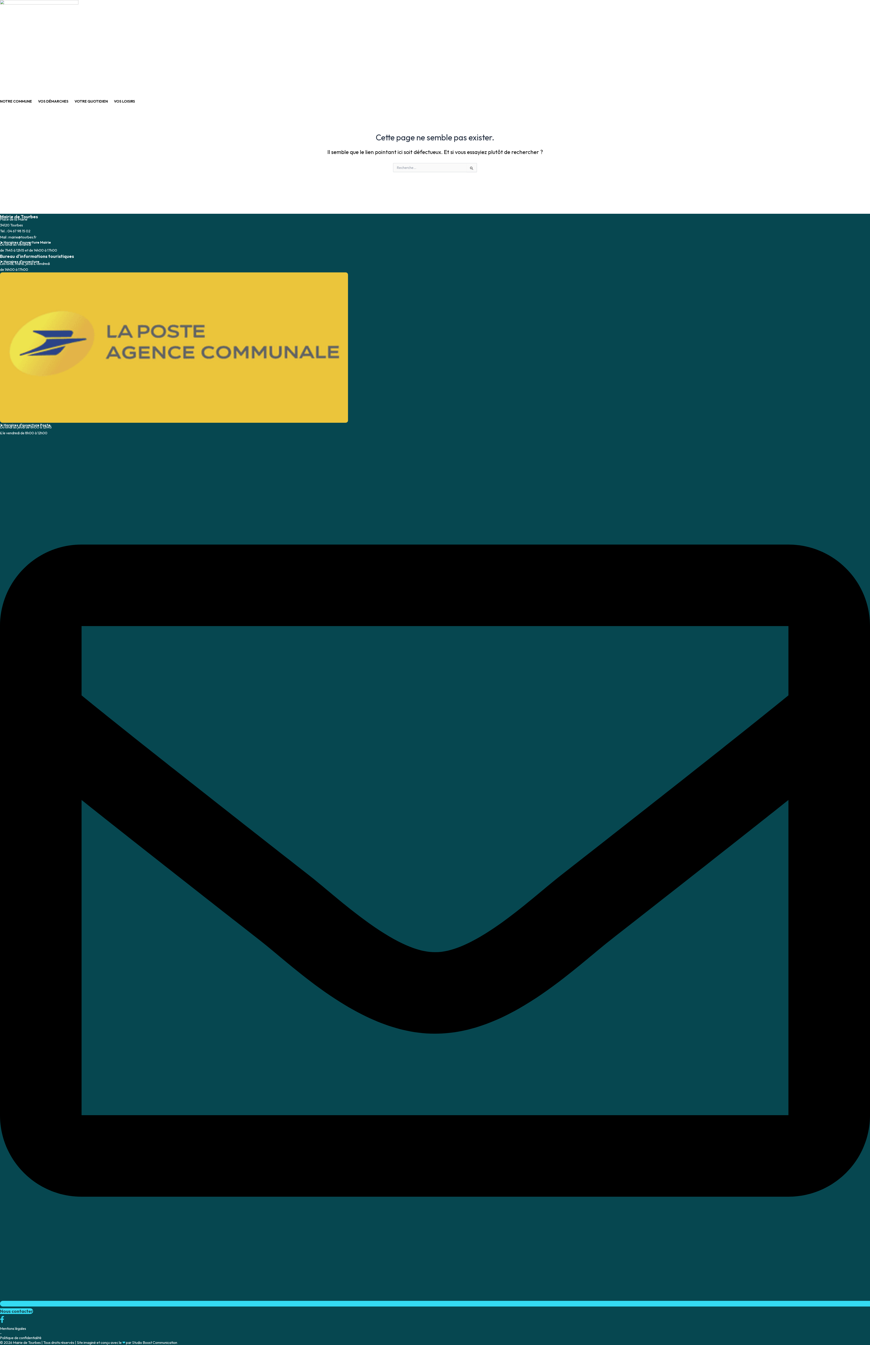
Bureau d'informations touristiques (37, 256)
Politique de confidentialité (20, 1337)
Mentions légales (13, 1328)
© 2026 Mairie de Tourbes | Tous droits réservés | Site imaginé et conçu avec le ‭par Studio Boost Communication (88, 1342)
